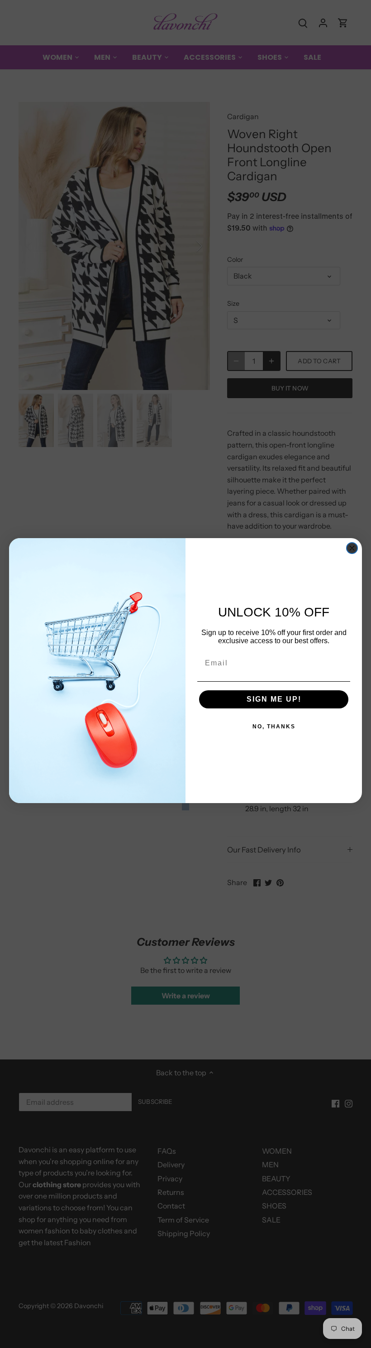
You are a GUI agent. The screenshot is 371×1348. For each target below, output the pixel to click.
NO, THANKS (273, 726)
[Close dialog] (352, 548)
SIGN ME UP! (274, 699)
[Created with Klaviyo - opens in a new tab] (185, 806)
